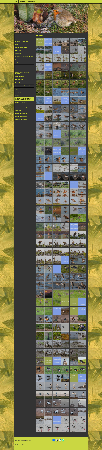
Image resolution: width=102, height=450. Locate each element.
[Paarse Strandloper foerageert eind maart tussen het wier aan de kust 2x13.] (57, 117)
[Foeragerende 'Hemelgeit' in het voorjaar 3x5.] (48, 235)
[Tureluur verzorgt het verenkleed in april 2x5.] (48, 201)
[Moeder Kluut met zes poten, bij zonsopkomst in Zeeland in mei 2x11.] (48, 403)
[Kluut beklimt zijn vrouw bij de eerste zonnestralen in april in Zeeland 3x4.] (57, 395)
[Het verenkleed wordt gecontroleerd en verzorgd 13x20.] (65, 84)
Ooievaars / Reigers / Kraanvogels (22, 85)
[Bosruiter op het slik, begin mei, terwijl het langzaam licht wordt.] (82, 50)
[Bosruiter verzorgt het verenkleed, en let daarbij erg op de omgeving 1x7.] (40, 58)
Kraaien (17, 63)
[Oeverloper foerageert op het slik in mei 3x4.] (74, 109)
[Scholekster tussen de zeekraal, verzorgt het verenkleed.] (82, 361)
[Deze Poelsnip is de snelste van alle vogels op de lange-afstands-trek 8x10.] (74, 143)
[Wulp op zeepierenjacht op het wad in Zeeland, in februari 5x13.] (74, 277)
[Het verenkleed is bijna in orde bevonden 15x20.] (82, 84)
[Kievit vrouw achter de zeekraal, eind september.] (65, 336)
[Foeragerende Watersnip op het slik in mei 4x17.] (48, 243)
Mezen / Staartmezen (20, 82)
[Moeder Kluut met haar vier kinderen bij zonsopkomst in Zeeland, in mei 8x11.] (48, 412)
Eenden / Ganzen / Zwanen (21, 47)
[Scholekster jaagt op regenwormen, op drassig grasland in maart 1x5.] (48, 370)
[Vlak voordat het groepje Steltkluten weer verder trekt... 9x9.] (82, 428)
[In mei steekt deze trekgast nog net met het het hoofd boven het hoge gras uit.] (74, 151)
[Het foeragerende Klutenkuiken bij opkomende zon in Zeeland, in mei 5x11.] (74, 403)
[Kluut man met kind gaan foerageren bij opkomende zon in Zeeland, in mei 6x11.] (82, 403)
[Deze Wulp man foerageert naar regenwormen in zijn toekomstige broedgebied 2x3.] (74, 269)
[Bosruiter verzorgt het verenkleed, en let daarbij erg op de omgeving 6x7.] (82, 58)
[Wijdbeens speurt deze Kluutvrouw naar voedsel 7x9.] (65, 428)
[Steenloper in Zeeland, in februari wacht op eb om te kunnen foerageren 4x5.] (82, 176)
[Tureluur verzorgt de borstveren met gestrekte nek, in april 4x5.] (65, 201)
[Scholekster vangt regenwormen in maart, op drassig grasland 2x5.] (57, 370)
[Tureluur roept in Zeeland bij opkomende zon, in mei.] (65, 218)
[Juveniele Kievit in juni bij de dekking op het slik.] (57, 336)
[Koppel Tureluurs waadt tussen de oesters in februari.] (40, 193)
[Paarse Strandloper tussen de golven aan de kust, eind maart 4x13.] (74, 117)
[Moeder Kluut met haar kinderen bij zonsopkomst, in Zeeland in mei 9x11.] (57, 412)
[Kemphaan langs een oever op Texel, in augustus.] (57, 100)
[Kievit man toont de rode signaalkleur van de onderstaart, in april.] (74, 319)
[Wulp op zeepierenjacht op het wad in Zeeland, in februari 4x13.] (65, 277)
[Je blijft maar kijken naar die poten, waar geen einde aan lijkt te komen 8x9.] (74, 428)
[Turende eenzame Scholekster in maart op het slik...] (65, 378)
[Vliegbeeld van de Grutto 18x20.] (57, 92)
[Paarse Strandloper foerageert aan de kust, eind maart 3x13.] (65, 117)
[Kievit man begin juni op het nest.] (40, 336)
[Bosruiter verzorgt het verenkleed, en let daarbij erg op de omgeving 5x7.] (74, 58)
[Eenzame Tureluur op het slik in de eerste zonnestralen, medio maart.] (82, 193)
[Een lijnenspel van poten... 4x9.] (40, 428)
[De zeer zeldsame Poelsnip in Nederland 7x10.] (65, 143)
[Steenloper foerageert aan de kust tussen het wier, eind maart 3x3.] (65, 185)
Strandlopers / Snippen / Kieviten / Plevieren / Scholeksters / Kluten (23, 99)
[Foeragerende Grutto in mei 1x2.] (82, 92)
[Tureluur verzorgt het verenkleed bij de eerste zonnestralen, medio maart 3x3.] (74, 193)
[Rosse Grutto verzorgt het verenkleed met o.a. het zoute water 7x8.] (40, 168)
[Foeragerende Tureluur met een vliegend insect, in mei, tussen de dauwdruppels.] (82, 218)
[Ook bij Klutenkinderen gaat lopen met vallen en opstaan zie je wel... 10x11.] (65, 412)
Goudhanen (18, 53)
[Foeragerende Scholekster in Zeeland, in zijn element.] (74, 361)
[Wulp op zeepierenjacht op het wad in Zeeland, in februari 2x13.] (48, 277)
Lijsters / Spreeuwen (19, 76)
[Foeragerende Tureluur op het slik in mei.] (57, 218)
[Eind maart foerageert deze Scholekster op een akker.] (40, 370)
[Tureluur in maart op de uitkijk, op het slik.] (48, 193)
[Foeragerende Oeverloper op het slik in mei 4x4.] (82, 109)
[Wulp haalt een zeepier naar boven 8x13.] (48, 285)
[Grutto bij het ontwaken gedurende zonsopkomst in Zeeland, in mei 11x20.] (48, 84)
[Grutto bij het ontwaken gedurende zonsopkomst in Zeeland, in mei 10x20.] (40, 84)
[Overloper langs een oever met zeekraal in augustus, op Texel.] (40, 109)
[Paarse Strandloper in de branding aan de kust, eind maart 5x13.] (82, 117)
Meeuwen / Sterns (19, 79)
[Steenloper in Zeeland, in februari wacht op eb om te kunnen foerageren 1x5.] (57, 176)
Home (16, 1)
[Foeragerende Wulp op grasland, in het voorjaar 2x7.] (65, 294)
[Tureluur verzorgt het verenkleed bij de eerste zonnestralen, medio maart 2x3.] (65, 193)
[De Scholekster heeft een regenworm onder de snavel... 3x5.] (65, 370)
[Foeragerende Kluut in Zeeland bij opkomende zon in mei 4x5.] (65, 386)
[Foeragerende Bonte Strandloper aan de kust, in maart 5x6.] (40, 50)
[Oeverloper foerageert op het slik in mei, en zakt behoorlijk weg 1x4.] (57, 109)
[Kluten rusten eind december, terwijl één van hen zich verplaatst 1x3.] (82, 412)
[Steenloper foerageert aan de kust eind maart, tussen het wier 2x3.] (57, 185)
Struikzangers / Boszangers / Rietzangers (21, 103)
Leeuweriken (18, 69)
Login (81, 448)
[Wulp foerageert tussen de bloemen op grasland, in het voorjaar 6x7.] (48, 302)
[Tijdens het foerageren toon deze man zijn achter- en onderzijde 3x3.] (82, 269)
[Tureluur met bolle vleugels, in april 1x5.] (40, 201)
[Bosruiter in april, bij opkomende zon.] (65, 50)
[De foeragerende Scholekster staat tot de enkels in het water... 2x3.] (48, 378)
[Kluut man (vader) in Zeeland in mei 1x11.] (40, 403)
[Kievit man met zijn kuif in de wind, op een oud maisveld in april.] (57, 319)
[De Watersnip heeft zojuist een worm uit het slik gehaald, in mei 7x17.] (74, 243)
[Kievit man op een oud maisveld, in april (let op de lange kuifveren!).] (65, 319)
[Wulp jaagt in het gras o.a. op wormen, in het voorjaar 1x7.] (57, 294)
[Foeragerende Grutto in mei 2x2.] (40, 100)
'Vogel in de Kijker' (19, 35)
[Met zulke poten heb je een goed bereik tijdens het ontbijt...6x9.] (57, 428)
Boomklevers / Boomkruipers (21, 41)
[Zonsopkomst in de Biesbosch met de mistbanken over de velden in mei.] (48, 294)
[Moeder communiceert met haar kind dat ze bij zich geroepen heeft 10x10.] (40, 361)
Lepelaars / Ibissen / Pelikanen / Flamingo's (22, 73)
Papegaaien (17, 89)
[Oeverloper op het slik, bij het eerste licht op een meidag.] (48, 109)
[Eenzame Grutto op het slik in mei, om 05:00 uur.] (57, 67)
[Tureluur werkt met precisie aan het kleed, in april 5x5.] (74, 201)
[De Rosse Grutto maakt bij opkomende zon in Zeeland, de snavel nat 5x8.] (74, 159)
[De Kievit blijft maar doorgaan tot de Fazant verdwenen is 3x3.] (48, 327)
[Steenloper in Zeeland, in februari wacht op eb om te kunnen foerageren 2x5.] (65, 176)
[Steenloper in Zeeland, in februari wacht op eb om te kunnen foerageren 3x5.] (74, 176)
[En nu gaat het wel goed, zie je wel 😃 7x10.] (65, 353)
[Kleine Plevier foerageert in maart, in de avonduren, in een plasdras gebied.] (65, 311)
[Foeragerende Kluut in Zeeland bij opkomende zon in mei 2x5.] (48, 386)
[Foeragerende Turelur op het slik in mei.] (82, 210)
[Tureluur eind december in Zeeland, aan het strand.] (65, 227)
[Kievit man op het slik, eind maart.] (48, 319)
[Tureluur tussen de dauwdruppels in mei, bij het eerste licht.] (40, 227)
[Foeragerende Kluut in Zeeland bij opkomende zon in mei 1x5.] (40, 386)
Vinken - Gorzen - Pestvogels (21, 107)
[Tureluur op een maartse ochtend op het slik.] (82, 201)
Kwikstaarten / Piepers (20, 66)
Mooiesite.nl (85, 448)
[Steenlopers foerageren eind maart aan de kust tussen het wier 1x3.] (48, 185)
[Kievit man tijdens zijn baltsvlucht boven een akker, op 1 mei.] (65, 327)
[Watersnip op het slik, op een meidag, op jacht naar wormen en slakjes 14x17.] (82, 252)
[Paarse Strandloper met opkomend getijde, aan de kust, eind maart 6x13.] (40, 126)
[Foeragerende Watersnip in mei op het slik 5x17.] (57, 243)
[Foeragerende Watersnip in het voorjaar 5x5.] (65, 235)
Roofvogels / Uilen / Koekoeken (22, 92)
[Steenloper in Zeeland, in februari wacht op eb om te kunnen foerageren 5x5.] (40, 185)
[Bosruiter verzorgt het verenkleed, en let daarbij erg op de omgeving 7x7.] (40, 67)
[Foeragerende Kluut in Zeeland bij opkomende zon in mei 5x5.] (74, 386)
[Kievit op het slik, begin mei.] (57, 327)
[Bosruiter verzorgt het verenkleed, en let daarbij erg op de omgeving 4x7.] (65, 58)
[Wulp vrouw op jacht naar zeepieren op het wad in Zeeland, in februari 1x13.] (40, 277)
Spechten (17, 95)
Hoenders (17, 59)
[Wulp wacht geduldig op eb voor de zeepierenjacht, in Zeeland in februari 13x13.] (40, 294)
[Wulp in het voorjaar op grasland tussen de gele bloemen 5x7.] (40, 302)
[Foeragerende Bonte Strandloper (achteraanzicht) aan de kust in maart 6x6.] (48, 50)
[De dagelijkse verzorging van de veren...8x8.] (48, 168)
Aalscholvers (18, 38)
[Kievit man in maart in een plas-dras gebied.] (40, 319)
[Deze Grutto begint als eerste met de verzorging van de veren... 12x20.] (57, 84)
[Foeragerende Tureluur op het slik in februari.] (82, 185)
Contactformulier (31, 1)
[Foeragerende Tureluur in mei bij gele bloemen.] (74, 218)
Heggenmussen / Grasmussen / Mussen (24, 56)
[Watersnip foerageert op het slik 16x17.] (48, 260)
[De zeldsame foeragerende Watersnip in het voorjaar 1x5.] (82, 227)
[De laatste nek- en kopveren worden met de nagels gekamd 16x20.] (40, 92)
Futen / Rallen (18, 50)
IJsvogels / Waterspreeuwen (21, 116)
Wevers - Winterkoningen (21, 113)
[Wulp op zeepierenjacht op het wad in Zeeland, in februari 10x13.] (65, 285)
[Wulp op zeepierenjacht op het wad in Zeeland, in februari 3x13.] (57, 277)
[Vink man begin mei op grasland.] (74, 327)
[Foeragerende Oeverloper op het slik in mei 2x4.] (65, 109)
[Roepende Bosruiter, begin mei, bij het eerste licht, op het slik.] (74, 50)
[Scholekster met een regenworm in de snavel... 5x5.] (82, 370)
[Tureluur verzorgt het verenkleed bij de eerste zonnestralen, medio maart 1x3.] (57, 193)
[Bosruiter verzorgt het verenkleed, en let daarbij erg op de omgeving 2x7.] (48, 58)
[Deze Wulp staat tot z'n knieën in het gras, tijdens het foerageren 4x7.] (82, 294)
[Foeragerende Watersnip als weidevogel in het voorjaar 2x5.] (40, 235)
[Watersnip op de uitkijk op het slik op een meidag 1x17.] (74, 235)
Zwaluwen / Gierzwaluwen (21, 119)
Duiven (16, 44)
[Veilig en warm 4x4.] (57, 344)
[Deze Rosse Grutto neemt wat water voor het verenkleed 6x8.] (82, 159)
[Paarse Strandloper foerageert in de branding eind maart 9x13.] (65, 126)
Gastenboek (22, 1)
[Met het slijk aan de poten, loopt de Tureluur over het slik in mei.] (40, 218)
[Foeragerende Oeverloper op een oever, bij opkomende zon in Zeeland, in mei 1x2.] (74, 100)
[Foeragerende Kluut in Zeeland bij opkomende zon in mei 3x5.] (57, 386)
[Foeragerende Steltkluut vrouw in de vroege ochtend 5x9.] (48, 428)
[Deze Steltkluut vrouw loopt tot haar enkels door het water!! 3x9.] (82, 420)
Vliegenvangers (18, 110)
